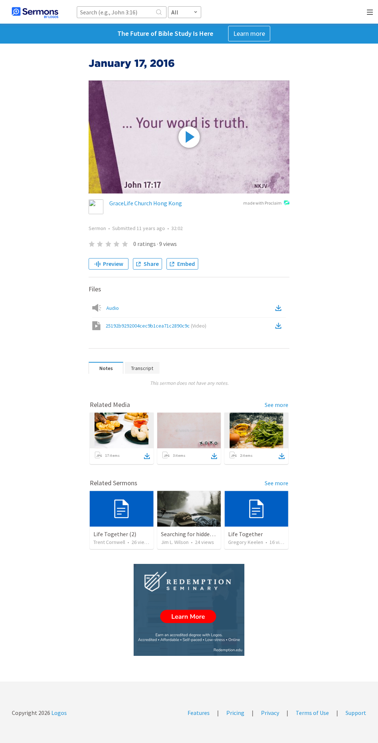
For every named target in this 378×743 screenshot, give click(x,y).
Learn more (249, 33)
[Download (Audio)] (280, 308)
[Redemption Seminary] (189, 610)
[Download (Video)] (280, 325)
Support (356, 712)
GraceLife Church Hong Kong (145, 203)
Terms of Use (312, 712)
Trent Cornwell (109, 542)
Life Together (245, 534)
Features (199, 712)
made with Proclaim (262, 203)
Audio (112, 308)
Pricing (235, 712)
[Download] (147, 456)
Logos (58, 712)
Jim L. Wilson (175, 542)
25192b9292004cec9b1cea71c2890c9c (156, 325)
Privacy (270, 712)
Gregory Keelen (245, 542)
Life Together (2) (114, 534)
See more (276, 404)
